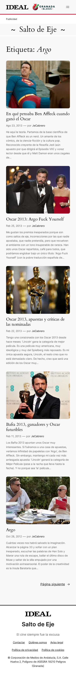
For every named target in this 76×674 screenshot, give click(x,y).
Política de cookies (53, 649)
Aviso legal (56, 642)
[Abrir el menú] (67, 7)
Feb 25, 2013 (14, 225)
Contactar (19, 642)
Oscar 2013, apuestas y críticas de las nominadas (35, 322)
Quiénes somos (38, 642)
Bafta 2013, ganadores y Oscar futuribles (33, 427)
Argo (10, 529)
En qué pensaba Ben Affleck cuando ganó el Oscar (38, 116)
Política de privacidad (25, 649)
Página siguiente (55, 584)
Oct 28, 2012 (14, 536)
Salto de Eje (38, 29)
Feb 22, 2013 (14, 331)
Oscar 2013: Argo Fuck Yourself (35, 219)
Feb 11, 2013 (13, 436)
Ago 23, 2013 (14, 125)
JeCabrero (38, 125)
